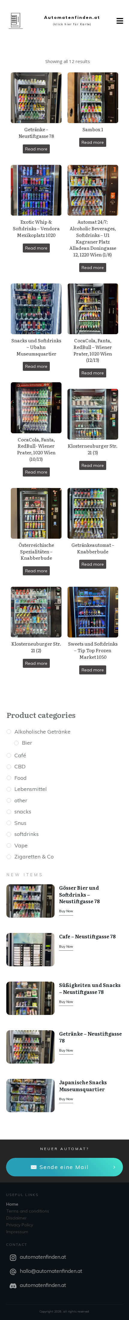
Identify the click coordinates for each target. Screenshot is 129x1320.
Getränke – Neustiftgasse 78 (90, 1037)
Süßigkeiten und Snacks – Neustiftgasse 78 (90, 988)
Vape (21, 845)
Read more (36, 149)
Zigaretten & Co (34, 856)
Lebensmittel (30, 789)
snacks (22, 811)
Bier (27, 742)
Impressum (17, 1231)
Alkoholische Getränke (42, 731)
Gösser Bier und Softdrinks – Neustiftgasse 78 (79, 894)
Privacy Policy (19, 1225)
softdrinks (26, 834)
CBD (20, 766)
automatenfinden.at (43, 1257)
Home (12, 1204)
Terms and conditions (27, 1211)
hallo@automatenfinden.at (51, 1271)
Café (20, 755)
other (20, 800)
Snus (20, 822)
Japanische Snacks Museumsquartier (83, 1085)
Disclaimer (16, 1218)
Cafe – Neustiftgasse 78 (87, 936)
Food (20, 777)
